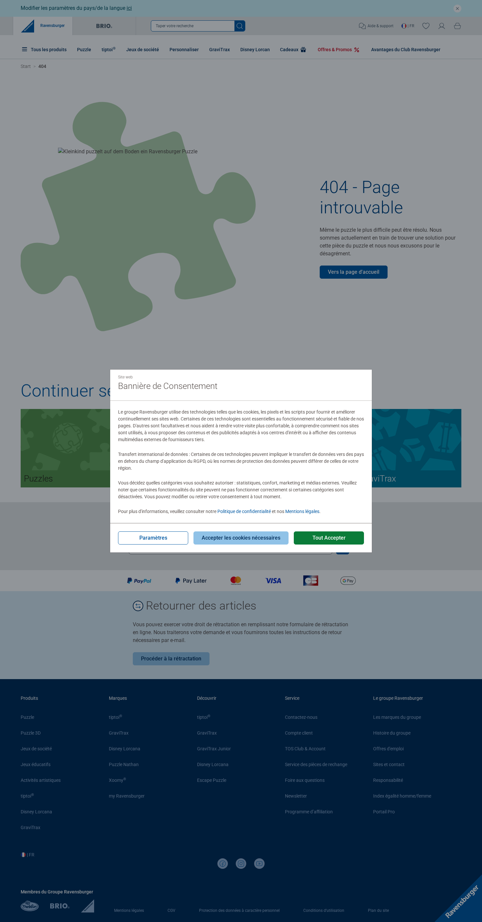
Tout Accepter (329, 538)
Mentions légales (302, 511)
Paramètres (153, 538)
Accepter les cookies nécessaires (241, 538)
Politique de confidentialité (244, 511)
